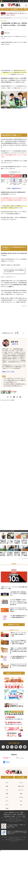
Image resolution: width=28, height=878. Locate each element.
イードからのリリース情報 (20, 816)
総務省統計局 (15, 188)
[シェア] (11, 397)
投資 (21, 9)
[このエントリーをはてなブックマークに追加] (20, 397)
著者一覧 (6, 812)
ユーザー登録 (20, 777)
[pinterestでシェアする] (17, 397)
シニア (7, 790)
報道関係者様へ (11, 812)
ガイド (7, 804)
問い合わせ (17, 812)
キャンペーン (21, 790)
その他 (7, 808)
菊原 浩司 (14, 341)
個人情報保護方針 (7, 816)
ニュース (7, 9)
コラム (21, 801)
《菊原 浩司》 (24, 306)
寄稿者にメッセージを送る (8, 371)
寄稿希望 (21, 812)
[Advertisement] (14, 464)
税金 (21, 793)
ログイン (7, 777)
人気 (2, 9)
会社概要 (13, 816)
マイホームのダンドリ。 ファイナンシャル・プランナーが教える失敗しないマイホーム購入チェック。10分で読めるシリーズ (15, 380)
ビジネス (21, 797)
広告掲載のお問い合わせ (7, 814)
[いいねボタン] (17, 333)
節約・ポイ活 (25, 9)
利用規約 (14, 814)
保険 (7, 793)
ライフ (7, 801)
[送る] (14, 397)
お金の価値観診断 (14, 9)
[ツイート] (8, 397)
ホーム (7, 782)
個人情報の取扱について (21, 814)
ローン (7, 797)
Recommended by (21, 558)
